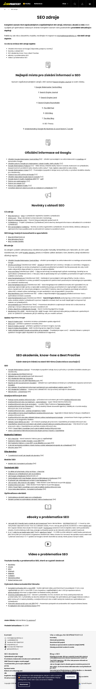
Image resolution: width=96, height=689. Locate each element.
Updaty (7, 318)
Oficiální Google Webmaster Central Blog (23, 159)
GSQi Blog (49, 113)
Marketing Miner (64, 404)
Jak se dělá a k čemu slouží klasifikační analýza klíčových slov (30, 413)
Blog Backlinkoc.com (15, 293)
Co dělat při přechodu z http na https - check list (26, 471)
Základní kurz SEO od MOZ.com (19, 376)
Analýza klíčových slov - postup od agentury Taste (26, 411)
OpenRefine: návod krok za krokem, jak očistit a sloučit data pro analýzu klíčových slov (40, 424)
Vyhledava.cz (13, 222)
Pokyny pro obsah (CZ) (16, 183)
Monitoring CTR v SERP (16, 311)
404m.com (12, 218)
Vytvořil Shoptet (86, 683)
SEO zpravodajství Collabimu (18, 227)
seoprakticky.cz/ (12, 645)
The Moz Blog (49, 118)
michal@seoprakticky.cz (15, 638)
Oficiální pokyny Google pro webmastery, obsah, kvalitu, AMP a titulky (33, 164)
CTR (35, 311)
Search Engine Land (49, 97)
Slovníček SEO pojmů (57, 642)
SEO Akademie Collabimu (17, 389)
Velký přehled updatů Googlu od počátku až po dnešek (28, 330)
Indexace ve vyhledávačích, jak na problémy (24, 474)
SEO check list (13, 439)
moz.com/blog (13, 271)
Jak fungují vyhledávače (17, 476)
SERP (40, 311)
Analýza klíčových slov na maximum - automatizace (27, 402)
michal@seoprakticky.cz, (67, 36)
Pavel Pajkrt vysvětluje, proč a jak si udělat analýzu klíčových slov (37, 428)
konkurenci (48, 528)
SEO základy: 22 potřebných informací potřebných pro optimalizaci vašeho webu (38, 387)
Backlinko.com (34, 381)
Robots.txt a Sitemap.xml (13, 671)
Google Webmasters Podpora (19, 166)
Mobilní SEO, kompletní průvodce (20, 463)
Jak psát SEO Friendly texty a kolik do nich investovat (27, 523)
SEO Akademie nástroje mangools (20, 378)
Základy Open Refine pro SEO (19, 422)
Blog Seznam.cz (14, 216)
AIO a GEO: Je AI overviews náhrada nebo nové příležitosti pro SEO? (70, 667)
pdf (41, 179)
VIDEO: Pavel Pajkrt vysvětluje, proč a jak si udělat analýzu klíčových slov (34, 487)
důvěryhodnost (13, 592)
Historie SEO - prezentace (17, 392)
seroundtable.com (15, 305)
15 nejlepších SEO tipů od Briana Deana (22, 606)
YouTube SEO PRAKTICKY (15, 647)
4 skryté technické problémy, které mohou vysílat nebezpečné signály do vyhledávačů (40, 445)
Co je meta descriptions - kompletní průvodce (25, 489)
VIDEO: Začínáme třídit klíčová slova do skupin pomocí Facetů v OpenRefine (36, 431)
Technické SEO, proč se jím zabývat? (17, 663)
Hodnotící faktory (13, 434)
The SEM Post (49, 108)
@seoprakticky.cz (12, 649)
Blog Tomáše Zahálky (16, 241)
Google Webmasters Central (18, 370)
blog (22, 216)
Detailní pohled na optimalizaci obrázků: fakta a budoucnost (30, 499)
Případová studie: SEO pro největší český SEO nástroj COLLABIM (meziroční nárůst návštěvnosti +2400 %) (69, 657)
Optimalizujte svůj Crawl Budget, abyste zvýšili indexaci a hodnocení (33, 478)
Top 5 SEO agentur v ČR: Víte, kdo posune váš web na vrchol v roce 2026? (68, 661)
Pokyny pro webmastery (17, 181)
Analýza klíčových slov (16, 485)
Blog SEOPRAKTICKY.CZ (16, 237)
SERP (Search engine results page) (16, 661)
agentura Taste (45, 532)
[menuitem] (26, 4)
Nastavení (24, 684)
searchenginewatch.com (17, 298)
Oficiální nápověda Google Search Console (24, 177)
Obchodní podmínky (57, 640)
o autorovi (31, 620)
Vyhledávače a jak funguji (13, 656)
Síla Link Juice (13, 447)
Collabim (11, 576)
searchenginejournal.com (17, 285)
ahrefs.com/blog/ (14, 265)
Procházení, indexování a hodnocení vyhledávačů (22, 659)
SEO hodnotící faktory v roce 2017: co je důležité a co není (29, 443)
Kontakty (53, 637)
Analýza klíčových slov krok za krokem (22, 404)
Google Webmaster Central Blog (48, 87)
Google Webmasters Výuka (18, 170)
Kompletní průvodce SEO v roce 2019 (21, 588)
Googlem (11, 385)
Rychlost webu (9, 668)
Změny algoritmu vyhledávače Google (22, 309)
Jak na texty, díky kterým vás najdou (21, 483)
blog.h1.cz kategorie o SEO (17, 220)
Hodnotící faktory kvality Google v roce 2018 (24, 441)
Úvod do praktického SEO (17, 595)
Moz (38, 271)
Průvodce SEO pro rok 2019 (18, 381)
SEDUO (68, 483)
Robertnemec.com (15, 580)
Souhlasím (70, 677)
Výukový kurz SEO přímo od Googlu (21, 174)
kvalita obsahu (29, 253)
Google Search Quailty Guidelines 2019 (22, 179)
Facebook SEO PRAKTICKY (15, 642)
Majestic (11, 573)
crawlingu (80, 159)
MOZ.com (11, 324)
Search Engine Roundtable (49, 103)
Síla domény (10, 451)
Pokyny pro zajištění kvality (18, 186)
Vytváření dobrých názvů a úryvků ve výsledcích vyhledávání (30, 188)
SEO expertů (61, 293)
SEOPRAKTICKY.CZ (69, 523)
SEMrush (11, 571)
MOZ (9, 569)
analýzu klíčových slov (72, 400)
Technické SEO (11, 467)
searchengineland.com (16, 278)
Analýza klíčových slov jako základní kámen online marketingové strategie (35, 417)
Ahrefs (40, 265)
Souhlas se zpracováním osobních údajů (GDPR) (67, 645)
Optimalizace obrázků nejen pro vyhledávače (25, 497)
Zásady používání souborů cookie (62, 647)
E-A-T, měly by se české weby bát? (21, 532)
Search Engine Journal (62, 82)
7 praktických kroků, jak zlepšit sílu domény (24, 455)
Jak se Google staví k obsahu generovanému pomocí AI (70, 664)
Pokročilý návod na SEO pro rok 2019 (21, 603)
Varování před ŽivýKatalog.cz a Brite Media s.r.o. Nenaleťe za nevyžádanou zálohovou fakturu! (71, 671)
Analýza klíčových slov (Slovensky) (21, 406)
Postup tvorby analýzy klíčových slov (21, 400)
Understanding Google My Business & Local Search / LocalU (49, 129)
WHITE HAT (87, 526)
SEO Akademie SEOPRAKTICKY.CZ (20, 374)
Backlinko (11, 565)
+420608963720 (12, 640)
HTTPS (6, 666)
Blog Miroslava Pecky (16, 239)
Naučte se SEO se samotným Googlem (22, 383)
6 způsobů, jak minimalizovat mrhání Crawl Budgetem (27, 480)
